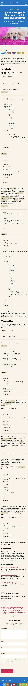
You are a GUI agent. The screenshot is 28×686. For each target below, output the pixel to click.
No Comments (15, 23)
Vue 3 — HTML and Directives (9, 575)
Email (3, 647)
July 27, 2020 (21, 21)
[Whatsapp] (20, 53)
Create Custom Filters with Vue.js (10, 567)
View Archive (5, 601)
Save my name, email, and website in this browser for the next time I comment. (14, 660)
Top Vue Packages (14, 9)
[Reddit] (8, 53)
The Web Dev (14, 2)
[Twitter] (5, 53)
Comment (4, 628)
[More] (23, 53)
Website (3, 653)
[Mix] (18, 53)
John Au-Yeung (11, 21)
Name (3, 641)
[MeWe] (15, 53)
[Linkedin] (10, 53)
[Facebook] (2, 53)
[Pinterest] (13, 53)
